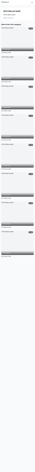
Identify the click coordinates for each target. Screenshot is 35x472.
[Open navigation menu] (32, 2)
